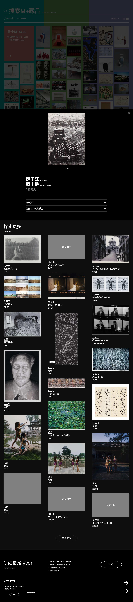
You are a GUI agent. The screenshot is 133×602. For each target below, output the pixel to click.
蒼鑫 (50, 432)
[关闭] (129, 113)
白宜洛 (7, 404)
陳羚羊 (51, 513)
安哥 (6, 339)
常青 (6, 463)
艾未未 (7, 265)
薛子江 (32, 179)
